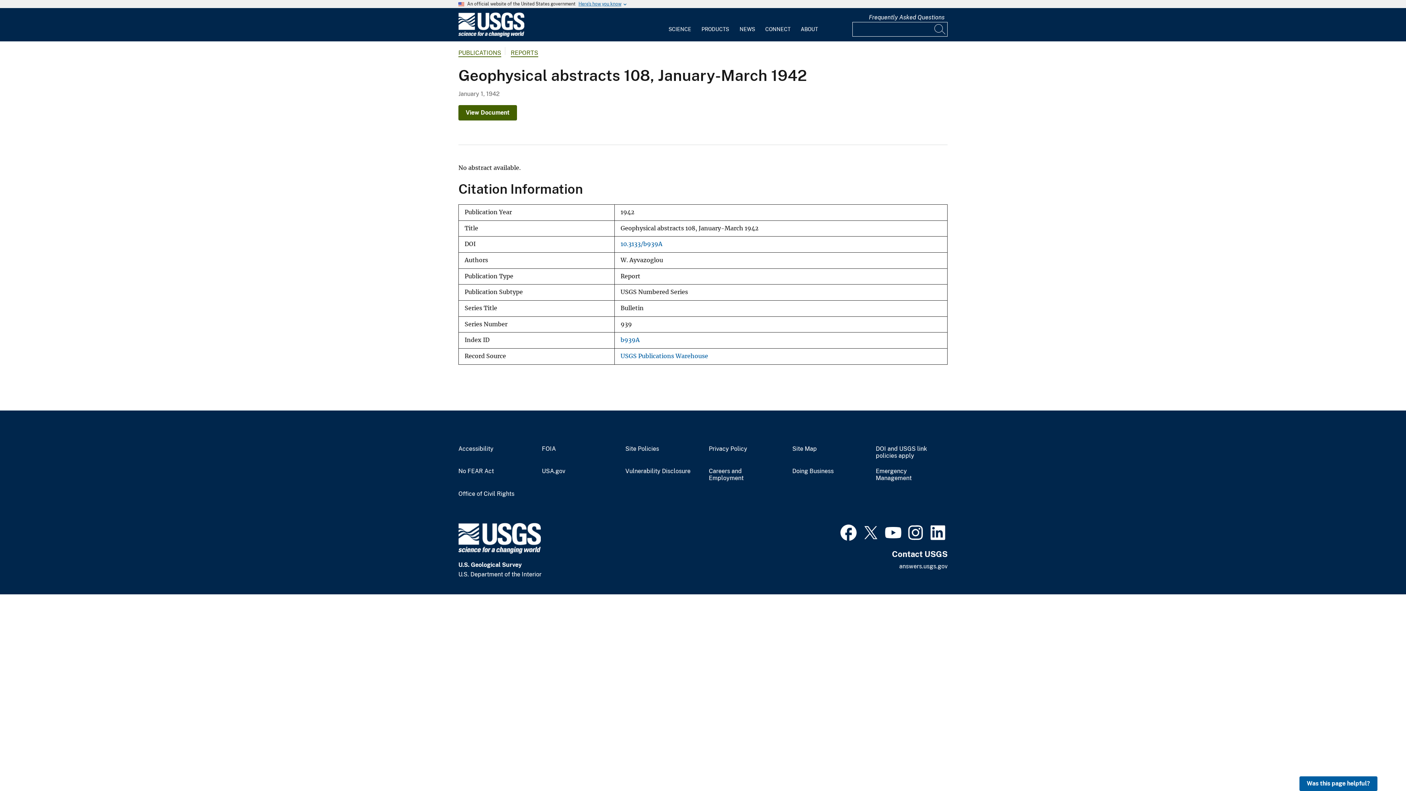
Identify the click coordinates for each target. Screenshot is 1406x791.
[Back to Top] (1379, 764)
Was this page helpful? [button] (1338, 783)
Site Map (804, 449)
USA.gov (553, 471)
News (747, 29)
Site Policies (642, 449)
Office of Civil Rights (486, 494)
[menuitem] (679, 24)
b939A (630, 340)
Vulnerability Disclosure (658, 471)
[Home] (491, 35)
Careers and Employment (726, 475)
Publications (479, 52)
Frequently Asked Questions (907, 17)
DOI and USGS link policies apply (901, 452)
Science (680, 29)
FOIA (549, 449)
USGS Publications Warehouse (664, 356)
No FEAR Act (476, 471)
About (809, 29)
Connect (778, 29)
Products (715, 29)
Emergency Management (894, 475)
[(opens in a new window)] (848, 532)
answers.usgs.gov (923, 566)
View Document (488, 112)
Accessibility (476, 449)
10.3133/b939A (641, 244)
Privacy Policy (728, 449)
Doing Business (813, 471)
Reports (524, 52)
